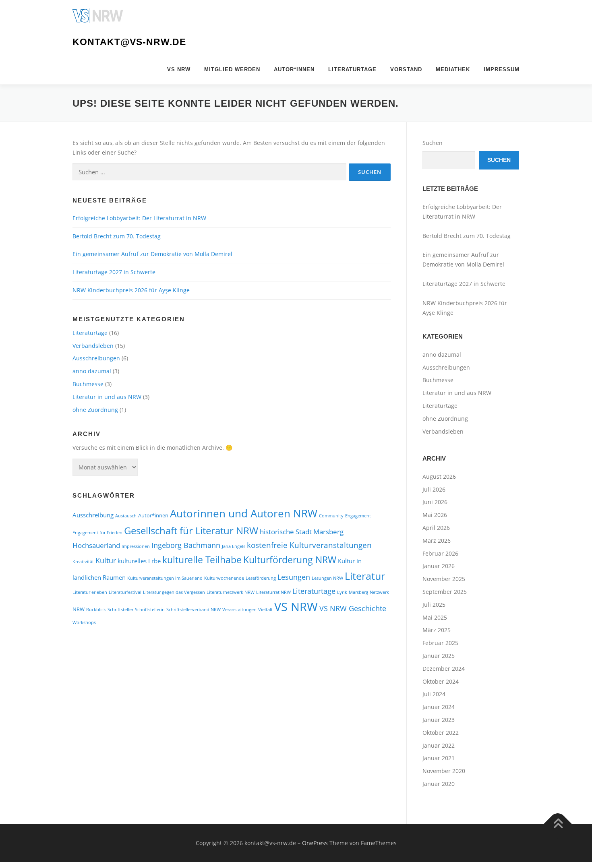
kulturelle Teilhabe (202, 559)
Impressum (502, 69)
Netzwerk (379, 592)
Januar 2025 (438, 655)
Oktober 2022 (440, 732)
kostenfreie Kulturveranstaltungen (309, 545)
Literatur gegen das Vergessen (174, 592)
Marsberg (358, 592)
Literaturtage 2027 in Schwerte (113, 272)
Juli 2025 (433, 604)
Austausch (126, 516)
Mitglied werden (232, 69)
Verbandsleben (93, 345)
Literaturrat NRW (273, 592)
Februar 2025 (440, 643)
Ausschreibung (93, 515)
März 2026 (436, 540)
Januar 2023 (438, 720)
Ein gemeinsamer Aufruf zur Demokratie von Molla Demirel (152, 254)
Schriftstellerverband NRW (193, 609)
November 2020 (443, 771)
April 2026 (436, 527)
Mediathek (453, 69)
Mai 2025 (434, 617)
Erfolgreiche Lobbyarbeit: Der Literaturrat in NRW (139, 218)
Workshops (84, 622)
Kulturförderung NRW (289, 559)
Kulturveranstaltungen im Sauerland (165, 578)
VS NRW (178, 69)
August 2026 (439, 476)
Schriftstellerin (150, 609)
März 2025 (436, 630)
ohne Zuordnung (95, 409)
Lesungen (293, 577)
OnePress (315, 843)
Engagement (358, 516)
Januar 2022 (438, 745)
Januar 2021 (438, 758)
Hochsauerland (96, 545)
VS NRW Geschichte (352, 608)
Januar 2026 (438, 566)
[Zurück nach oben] (558, 824)
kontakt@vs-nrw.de (129, 42)
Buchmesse (87, 384)
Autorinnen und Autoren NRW (243, 513)
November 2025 (443, 579)
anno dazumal (91, 371)
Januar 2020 (438, 784)
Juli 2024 (433, 694)
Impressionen (136, 546)
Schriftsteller (120, 609)
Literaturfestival (125, 592)
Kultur (105, 560)
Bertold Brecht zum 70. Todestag (117, 236)
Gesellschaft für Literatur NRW (191, 530)
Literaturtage (352, 69)
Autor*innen (294, 69)
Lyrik (342, 592)
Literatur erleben (89, 592)
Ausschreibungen (96, 358)
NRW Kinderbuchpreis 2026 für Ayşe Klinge (131, 290)
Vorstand (406, 69)
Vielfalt (265, 609)
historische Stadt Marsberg (302, 531)
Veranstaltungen (239, 609)
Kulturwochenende (224, 578)
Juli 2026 (433, 489)
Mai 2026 (434, 515)
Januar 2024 (438, 707)
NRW (78, 609)
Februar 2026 (440, 553)
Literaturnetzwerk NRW (231, 592)
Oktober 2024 (440, 681)
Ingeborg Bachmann (185, 545)
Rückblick (96, 609)
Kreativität (83, 561)
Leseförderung (261, 578)
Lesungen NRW (327, 578)
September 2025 (444, 591)
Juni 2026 (434, 502)
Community (331, 516)
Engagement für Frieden (97, 532)
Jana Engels (233, 546)
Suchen (432, 143)
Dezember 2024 (443, 668)
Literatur (365, 576)
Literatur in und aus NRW (106, 397)
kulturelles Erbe (139, 561)
